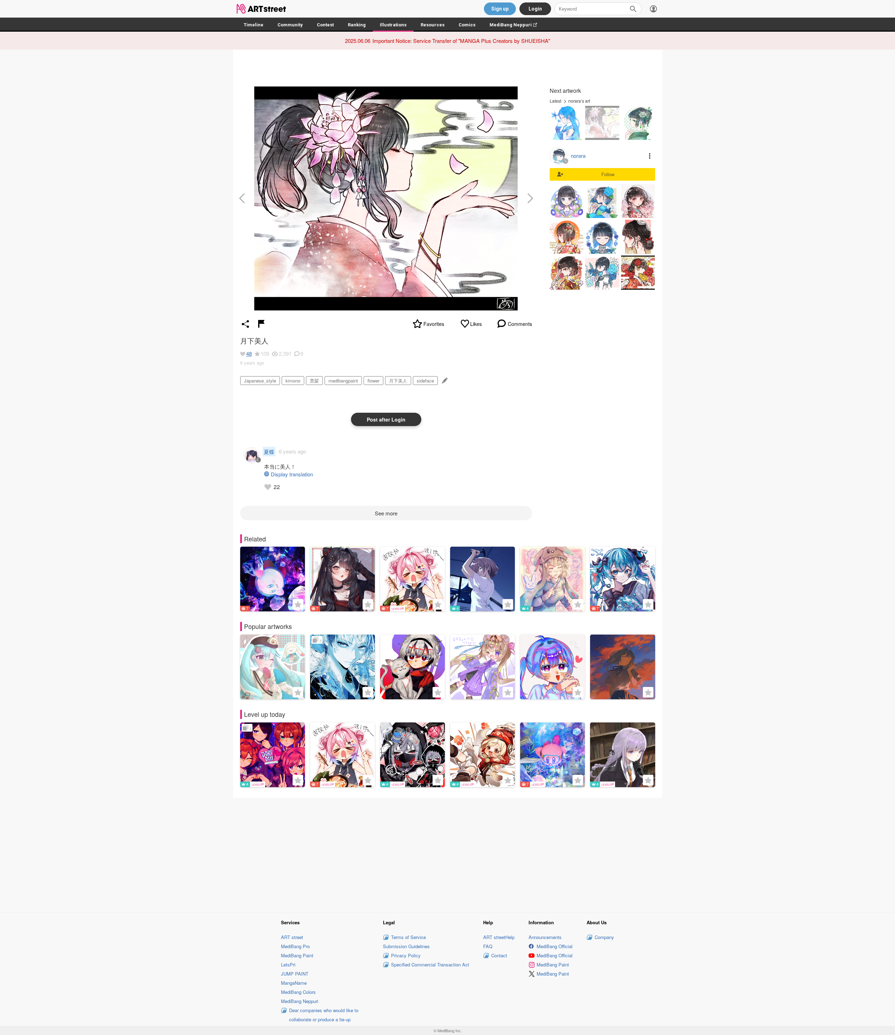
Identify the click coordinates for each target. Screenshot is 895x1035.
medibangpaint (343, 380)
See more (386, 513)
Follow (607, 174)
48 (249, 353)
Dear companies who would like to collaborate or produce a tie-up (323, 1015)
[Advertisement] (448, 853)
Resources (433, 24)
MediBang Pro (295, 946)
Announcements (545, 937)
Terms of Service (408, 937)
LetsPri (288, 964)
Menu (650, 155)
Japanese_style (260, 380)
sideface (425, 380)
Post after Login (386, 419)
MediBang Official (555, 946)
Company (604, 937)
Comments (520, 323)
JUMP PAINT (294, 973)
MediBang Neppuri (517, 24)
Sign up (500, 9)
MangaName (294, 982)
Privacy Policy (406, 955)
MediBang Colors (298, 992)
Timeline (253, 24)
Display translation (292, 474)
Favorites (433, 323)
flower (373, 380)
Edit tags (444, 380)
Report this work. (261, 324)
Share (245, 324)
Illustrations (393, 24)
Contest (325, 24)
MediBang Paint (297, 955)
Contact (499, 955)
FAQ (487, 946)
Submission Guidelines (406, 946)
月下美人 (398, 380)
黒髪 (314, 380)
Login (535, 9)
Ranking (357, 24)
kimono (293, 380)
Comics (467, 24)
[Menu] (653, 9)
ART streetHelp (498, 937)
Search (633, 9)
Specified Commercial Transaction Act (430, 964)
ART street (292, 937)
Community (290, 24)
